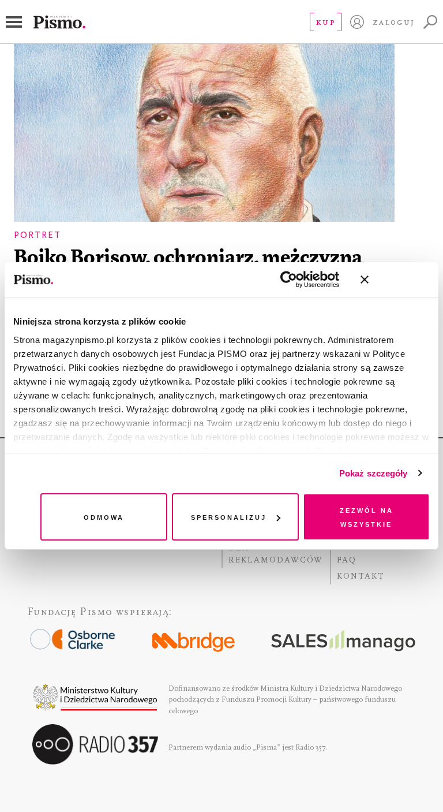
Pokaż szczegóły (373, 473)
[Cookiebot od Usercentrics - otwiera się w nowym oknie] (288, 279)
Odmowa (104, 517)
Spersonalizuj (228, 517)
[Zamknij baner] (395, 279)
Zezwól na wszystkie (366, 516)
